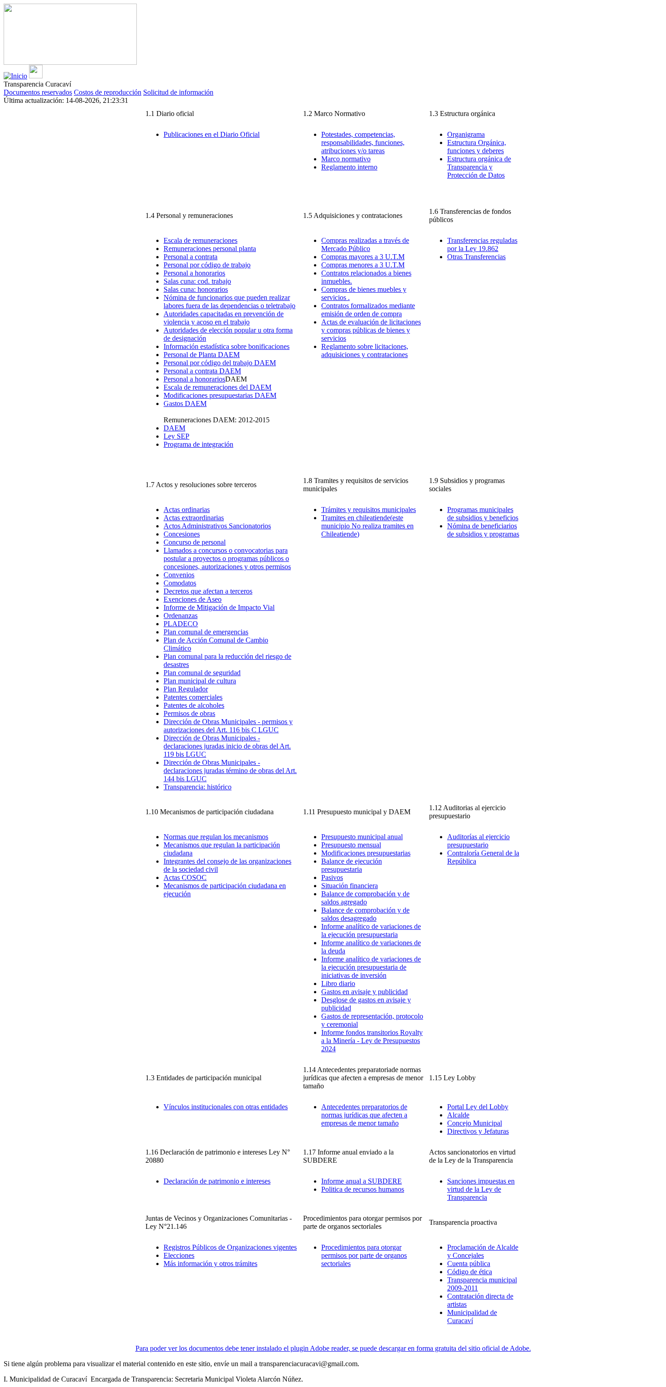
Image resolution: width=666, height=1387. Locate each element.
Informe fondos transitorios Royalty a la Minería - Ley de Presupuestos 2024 (372, 1041)
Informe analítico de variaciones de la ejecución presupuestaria (371, 930)
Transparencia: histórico (198, 787)
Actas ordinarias (187, 509)
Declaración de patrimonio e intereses (217, 1181)
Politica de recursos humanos (362, 1189)
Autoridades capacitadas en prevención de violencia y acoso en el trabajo (224, 318)
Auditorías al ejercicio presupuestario (478, 841)
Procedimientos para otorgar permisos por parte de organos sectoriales (364, 1255)
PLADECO (181, 624)
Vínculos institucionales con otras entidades (226, 1107)
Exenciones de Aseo (193, 599)
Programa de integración (198, 444)
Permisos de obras (189, 713)
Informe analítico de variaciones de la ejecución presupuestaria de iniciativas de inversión (371, 967)
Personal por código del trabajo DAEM (220, 363)
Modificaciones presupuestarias (365, 853)
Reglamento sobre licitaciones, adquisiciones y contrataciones (364, 350)
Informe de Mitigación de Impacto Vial (219, 607)
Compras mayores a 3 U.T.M (363, 257)
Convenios (179, 575)
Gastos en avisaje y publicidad (364, 992)
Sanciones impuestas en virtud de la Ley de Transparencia (481, 1189)
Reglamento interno (349, 167)
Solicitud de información (178, 92)
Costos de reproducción (107, 92)
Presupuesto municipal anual (362, 837)
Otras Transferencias (476, 257)
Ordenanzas (181, 615)
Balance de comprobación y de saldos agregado (365, 898)
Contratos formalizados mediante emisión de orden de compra (368, 310)
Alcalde (458, 1115)
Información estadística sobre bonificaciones (227, 346)
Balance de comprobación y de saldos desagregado (365, 914)
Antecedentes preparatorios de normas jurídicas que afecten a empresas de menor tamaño (364, 1115)
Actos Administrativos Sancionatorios (217, 526)
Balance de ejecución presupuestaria (351, 865)
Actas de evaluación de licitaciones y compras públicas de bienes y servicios (371, 330)
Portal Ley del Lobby (477, 1107)
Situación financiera (349, 885)
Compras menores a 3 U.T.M (363, 265)
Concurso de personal (195, 542)
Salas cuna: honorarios (196, 289)
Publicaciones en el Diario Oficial (212, 134)
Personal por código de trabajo (207, 265)
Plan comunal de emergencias (206, 632)
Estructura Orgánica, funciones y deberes (476, 147)
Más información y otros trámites (210, 1263)
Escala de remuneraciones (200, 240)
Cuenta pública (468, 1263)
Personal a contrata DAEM (202, 371)
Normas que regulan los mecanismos (216, 837)
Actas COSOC (185, 877)
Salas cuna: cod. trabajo (197, 281)
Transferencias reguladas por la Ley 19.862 (482, 244)
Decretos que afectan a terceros (208, 591)
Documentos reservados (38, 92)
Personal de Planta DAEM (202, 354)
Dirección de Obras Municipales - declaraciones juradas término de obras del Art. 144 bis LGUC (230, 771)
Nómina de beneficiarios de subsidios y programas (483, 530)
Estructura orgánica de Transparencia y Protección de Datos (479, 167)
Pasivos (332, 877)
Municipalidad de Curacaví (472, 1316)
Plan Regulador (186, 689)
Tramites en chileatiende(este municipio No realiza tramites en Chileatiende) (367, 526)
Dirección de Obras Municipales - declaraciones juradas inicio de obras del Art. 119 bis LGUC (227, 746)
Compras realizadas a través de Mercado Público (365, 244)
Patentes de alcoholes (194, 705)
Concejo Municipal (474, 1123)
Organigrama (466, 134)
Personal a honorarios (194, 273)
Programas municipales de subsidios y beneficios (482, 514)
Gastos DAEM (185, 403)
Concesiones (182, 534)
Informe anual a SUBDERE (361, 1181)
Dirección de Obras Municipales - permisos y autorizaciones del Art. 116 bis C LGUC (228, 726)
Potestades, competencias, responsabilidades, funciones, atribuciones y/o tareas (363, 142)
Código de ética (469, 1272)
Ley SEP (176, 436)
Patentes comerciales (193, 697)
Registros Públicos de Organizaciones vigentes (230, 1247)
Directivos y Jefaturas (478, 1131)
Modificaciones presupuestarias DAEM (220, 395)
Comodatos (180, 583)
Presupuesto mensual (351, 845)
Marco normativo (346, 159)
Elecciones (179, 1255)
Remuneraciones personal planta (210, 248)
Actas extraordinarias (194, 518)
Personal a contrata (190, 257)
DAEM (174, 428)
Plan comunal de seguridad (202, 673)
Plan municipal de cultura (200, 681)
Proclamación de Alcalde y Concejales (482, 1251)
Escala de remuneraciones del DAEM (217, 387)
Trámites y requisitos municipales (368, 509)
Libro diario (338, 983)
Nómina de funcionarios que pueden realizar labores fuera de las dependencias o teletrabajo (229, 301)
